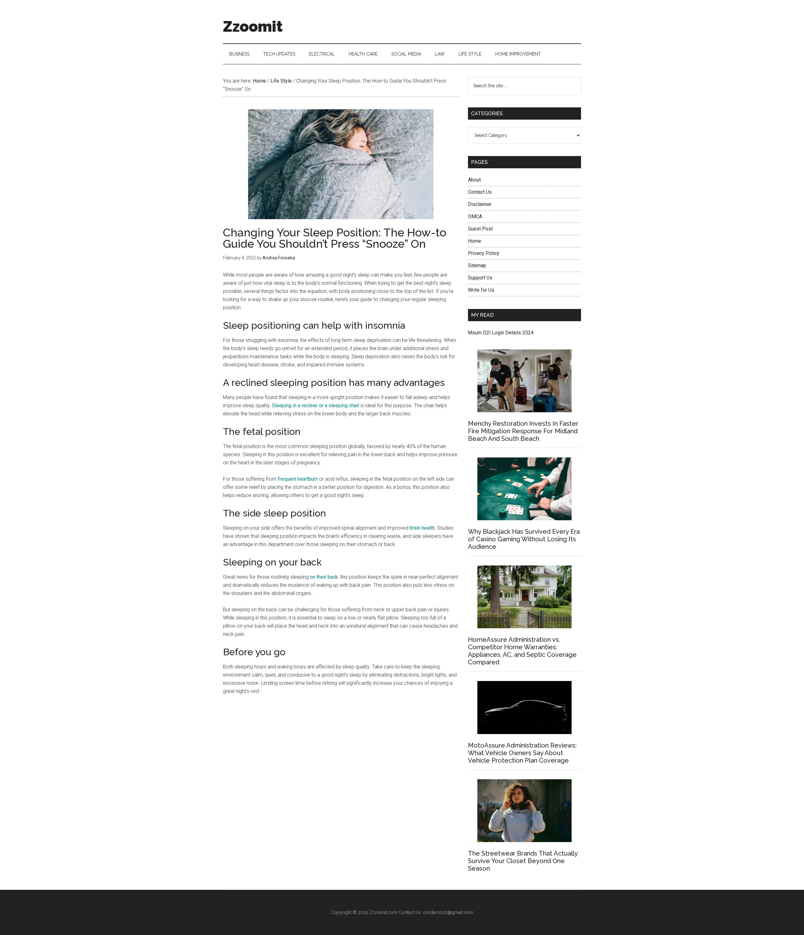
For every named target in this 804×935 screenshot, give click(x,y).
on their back (324, 577)
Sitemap (477, 265)
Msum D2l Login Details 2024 (501, 333)
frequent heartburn (298, 479)
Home (474, 241)
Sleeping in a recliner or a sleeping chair (315, 405)
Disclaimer (480, 204)
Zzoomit (253, 26)
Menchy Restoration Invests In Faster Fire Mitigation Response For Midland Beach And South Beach (523, 431)
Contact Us (480, 192)
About (474, 180)
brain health (422, 528)
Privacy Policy (483, 253)
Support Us (480, 278)
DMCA (475, 216)
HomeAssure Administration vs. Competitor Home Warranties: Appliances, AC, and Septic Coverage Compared (522, 651)
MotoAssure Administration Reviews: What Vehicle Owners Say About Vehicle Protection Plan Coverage (522, 753)
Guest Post (480, 229)
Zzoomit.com (383, 912)
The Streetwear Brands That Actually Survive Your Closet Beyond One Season (523, 861)
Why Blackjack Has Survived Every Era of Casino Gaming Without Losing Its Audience (524, 539)
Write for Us (481, 290)
